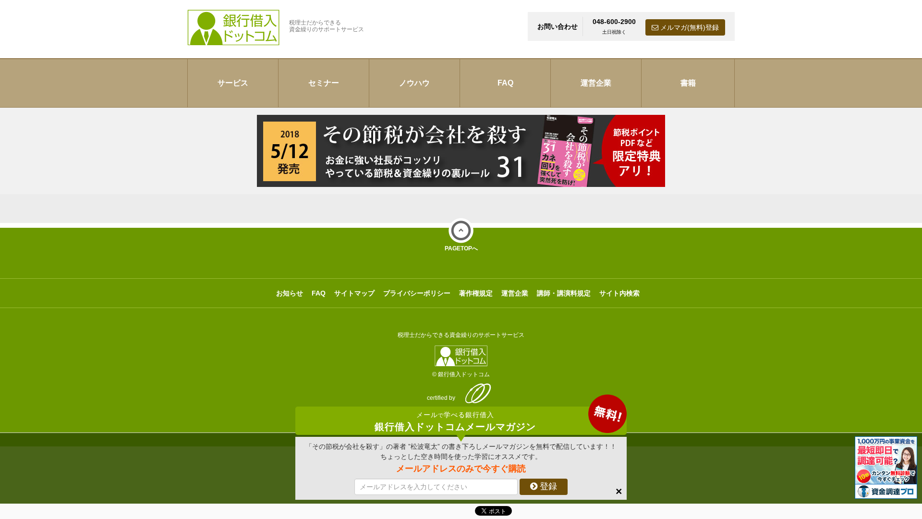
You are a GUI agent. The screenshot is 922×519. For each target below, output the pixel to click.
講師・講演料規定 (564, 293)
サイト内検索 (619, 293)
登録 (547, 486)
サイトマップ (354, 293)
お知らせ (289, 293)
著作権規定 (476, 293)
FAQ (505, 83)
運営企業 (596, 83)
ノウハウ (414, 83)
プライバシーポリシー (416, 293)
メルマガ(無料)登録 (688, 27)
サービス (233, 83)
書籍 (688, 83)
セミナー (323, 83)
